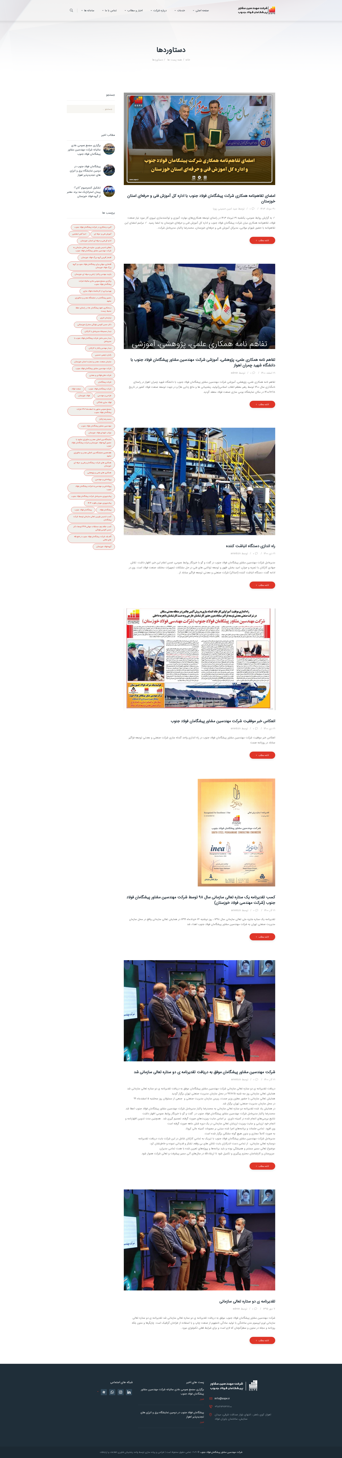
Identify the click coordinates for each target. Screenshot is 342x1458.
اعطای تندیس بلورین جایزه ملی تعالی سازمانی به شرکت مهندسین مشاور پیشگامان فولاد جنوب (92, 249)
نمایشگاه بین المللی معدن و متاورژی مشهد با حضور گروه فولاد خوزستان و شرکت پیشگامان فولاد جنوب (91, 443)
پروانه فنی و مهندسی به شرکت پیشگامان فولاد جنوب (93, 488)
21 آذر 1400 (269, 910)
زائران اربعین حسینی (103, 355)
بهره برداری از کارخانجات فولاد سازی (97, 291)
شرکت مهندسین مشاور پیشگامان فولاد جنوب (93, 368)
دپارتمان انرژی (105, 317)
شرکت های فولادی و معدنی (100, 375)
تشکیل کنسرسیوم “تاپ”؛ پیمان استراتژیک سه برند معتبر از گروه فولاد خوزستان (84, 192)
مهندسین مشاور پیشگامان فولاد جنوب (96, 426)
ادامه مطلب (263, 240)
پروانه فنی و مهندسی (103, 479)
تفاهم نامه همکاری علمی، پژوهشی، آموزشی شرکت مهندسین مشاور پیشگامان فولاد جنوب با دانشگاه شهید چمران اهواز (203, 362)
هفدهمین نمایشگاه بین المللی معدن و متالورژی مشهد (92, 454)
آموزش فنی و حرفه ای (102, 234)
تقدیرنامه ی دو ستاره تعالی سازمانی (247, 1301)
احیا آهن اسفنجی (79, 234)
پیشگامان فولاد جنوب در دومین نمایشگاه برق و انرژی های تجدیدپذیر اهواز (85, 170)
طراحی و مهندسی (104, 395)
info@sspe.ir (222, 1398)
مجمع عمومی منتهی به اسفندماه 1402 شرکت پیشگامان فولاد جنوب (94, 411)
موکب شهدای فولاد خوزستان (100, 432)
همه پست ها (174, 60)
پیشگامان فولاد (105, 509)
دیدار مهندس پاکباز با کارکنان (100, 348)
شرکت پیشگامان (104, 382)
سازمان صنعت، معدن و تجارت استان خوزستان (92, 361)
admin (238, 373)
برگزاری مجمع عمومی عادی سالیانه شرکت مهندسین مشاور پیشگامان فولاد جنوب (84, 149)
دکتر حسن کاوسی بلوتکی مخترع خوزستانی (94, 324)
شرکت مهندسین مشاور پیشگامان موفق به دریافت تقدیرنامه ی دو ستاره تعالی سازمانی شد (204, 1072)
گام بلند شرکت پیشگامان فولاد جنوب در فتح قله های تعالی (92, 538)
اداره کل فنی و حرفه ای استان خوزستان (96, 240)
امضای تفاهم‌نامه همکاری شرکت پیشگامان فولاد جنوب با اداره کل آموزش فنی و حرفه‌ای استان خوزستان (201, 198)
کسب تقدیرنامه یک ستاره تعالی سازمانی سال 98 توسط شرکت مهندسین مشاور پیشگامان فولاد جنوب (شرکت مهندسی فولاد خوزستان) (200, 900)
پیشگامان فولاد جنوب (83, 509)
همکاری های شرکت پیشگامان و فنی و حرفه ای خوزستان (92, 464)
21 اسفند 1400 (268, 373)
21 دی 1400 (269, 553)
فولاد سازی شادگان (104, 402)
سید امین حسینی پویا (229, 209)
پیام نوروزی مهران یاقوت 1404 (99, 503)
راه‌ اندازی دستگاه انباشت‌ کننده (250, 546)
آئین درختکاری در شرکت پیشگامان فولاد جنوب (92, 227)
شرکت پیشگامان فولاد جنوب (100, 388)
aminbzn (239, 553)
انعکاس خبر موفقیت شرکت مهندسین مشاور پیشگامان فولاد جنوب (223, 721)
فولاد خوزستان (84, 395)
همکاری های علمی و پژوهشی (99, 472)
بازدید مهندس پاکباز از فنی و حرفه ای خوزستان (93, 274)
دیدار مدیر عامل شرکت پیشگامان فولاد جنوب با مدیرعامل (92, 340)
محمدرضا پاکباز (105, 419)
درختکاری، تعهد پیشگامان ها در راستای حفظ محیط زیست (93, 309)
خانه (187, 60)
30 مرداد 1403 (267, 209)
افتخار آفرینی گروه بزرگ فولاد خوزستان (96, 257)
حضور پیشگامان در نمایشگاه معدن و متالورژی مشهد (93, 299)
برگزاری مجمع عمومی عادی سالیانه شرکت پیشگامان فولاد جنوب (95, 283)
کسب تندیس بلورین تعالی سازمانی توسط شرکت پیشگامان (92, 518)
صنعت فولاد (76, 388)
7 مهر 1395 (269, 1309)
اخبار (202, 1399)
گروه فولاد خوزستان (103, 546)
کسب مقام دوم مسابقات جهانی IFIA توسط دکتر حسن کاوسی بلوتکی (92, 528)
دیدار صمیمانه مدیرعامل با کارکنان (98, 331)
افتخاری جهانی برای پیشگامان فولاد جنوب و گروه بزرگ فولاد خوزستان (92, 266)
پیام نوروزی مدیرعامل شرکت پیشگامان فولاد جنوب (91, 496)
